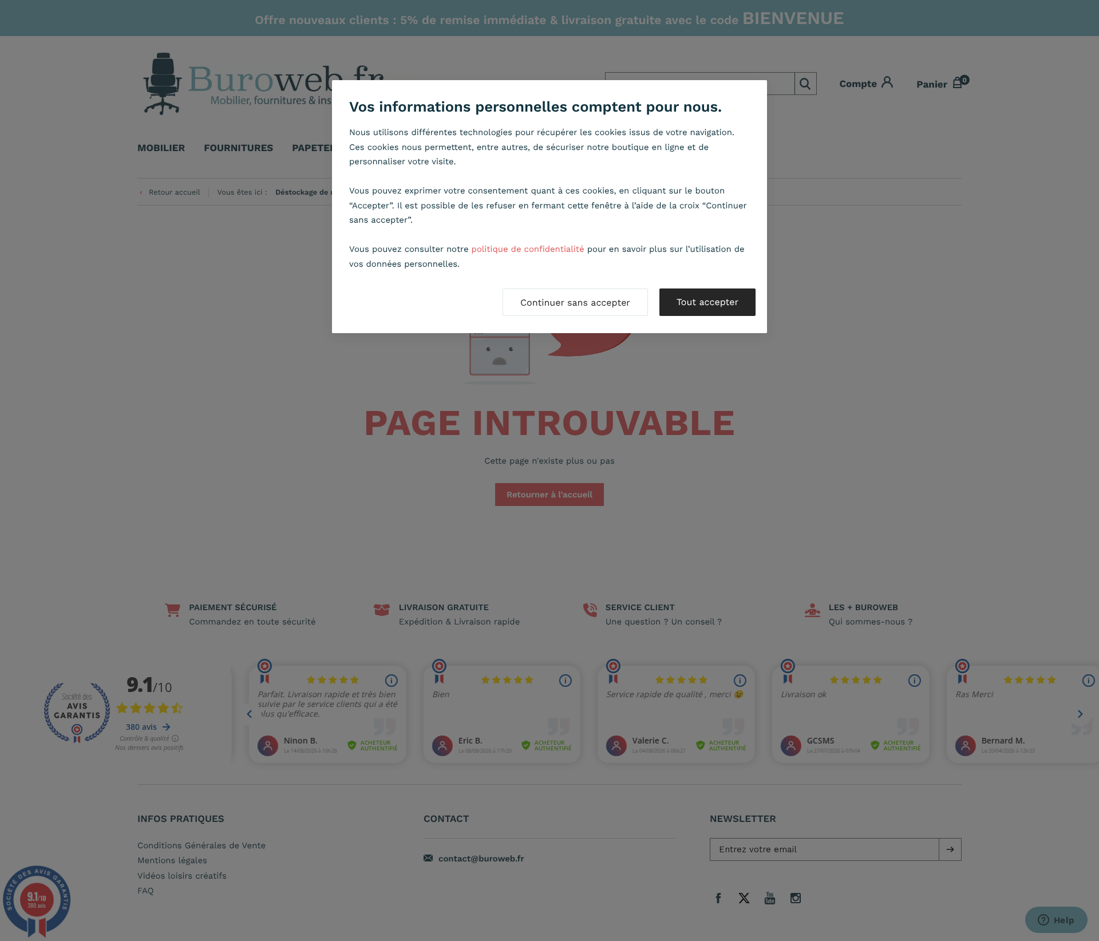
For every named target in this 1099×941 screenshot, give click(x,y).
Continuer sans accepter (575, 302)
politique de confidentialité (528, 249)
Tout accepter (707, 301)
